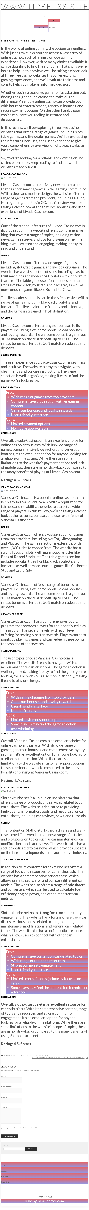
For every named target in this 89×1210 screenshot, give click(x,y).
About (3, 1165)
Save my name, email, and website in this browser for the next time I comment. (24, 1128)
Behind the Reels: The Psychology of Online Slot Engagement (58, 1058)
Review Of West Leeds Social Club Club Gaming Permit (27, 1055)
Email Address (6, 1087)
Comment (4, 1107)
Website (4, 1097)
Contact (3, 1171)
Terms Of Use (5, 1182)
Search (5, 1146)
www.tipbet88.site (45, 7)
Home (38, 27)
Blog (45, 27)
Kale (51, 1197)
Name (3, 1076)
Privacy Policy (5, 1176)
